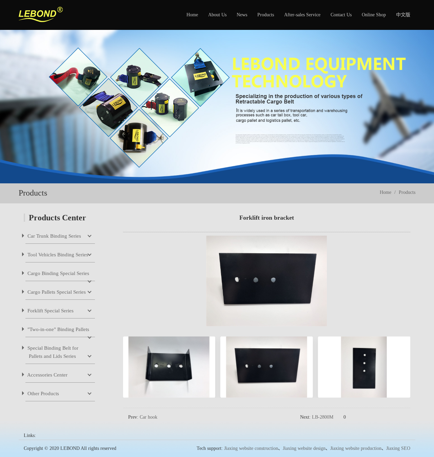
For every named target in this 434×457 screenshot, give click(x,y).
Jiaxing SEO (398, 448)
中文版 (403, 14)
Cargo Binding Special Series (57, 273)
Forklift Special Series (50, 310)
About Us (217, 14)
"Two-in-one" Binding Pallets (57, 329)
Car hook (148, 417)
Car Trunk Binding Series (53, 236)
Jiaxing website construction (251, 448)
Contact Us (341, 14)
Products (265, 14)
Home (192, 14)
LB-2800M (322, 417)
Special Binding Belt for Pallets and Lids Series (52, 352)
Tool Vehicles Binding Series (57, 254)
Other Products (42, 393)
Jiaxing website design (304, 448)
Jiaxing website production (355, 448)
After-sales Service (302, 14)
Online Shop (374, 14)
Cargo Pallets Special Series (56, 292)
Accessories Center (46, 375)
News (242, 14)
